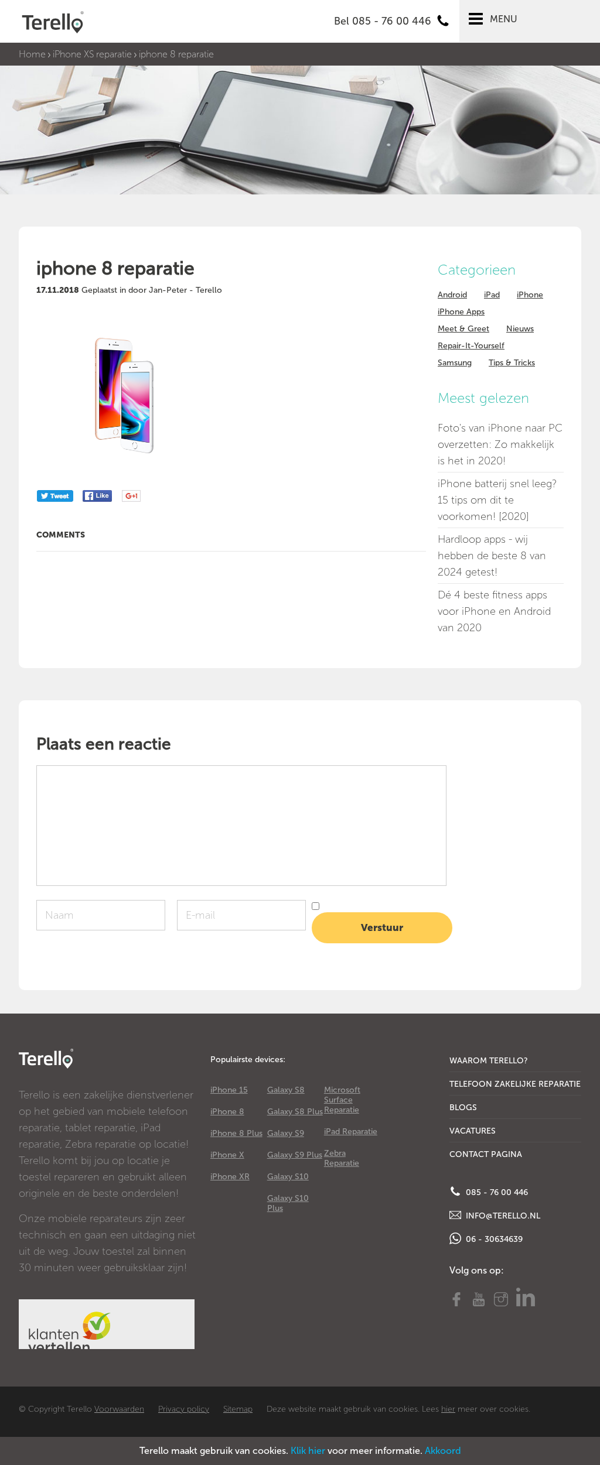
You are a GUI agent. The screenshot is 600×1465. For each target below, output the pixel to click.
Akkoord (443, 1450)
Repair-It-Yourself (471, 346)
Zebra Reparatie (341, 1158)
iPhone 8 (227, 1112)
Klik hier (308, 1450)
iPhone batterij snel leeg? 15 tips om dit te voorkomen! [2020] (497, 500)
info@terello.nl (501, 1216)
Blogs (463, 1108)
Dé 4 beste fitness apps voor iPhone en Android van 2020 (494, 611)
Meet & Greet (463, 329)
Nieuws (520, 329)
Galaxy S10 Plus (288, 1203)
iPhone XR (230, 1177)
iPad (492, 295)
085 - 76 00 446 (495, 1192)
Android (452, 295)
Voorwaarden (119, 1409)
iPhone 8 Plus (236, 1133)
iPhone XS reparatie (92, 54)
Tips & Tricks (512, 363)
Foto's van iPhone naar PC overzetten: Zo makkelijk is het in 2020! (500, 444)
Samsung (455, 363)
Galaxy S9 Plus (294, 1155)
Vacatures (472, 1131)
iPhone (530, 295)
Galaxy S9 (285, 1133)
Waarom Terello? (488, 1061)
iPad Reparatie (350, 1132)
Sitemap (238, 1409)
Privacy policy (183, 1409)
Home (32, 54)
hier (448, 1409)
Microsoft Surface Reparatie (342, 1100)
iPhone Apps (461, 312)
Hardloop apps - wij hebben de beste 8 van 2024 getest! (492, 556)
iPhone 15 (229, 1090)
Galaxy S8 (286, 1090)
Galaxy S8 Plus (295, 1112)
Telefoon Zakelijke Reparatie (515, 1084)
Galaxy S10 (288, 1177)
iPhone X (227, 1155)
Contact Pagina (485, 1154)
